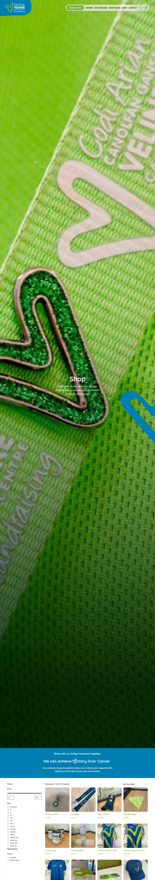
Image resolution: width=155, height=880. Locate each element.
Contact (133, 7)
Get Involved (101, 7)
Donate (89, 7)
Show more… (12, 848)
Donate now (75, 7)
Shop (124, 7)
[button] (4, 875)
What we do (114, 7)
